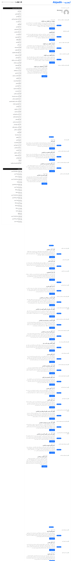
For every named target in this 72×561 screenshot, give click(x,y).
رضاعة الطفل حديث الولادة (49, 55)
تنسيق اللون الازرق (51, 531)
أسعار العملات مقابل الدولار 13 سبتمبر (16, 216)
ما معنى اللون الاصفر (50, 388)
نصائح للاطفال (52, 32)
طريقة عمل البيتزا (19, 181)
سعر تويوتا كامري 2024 (18, 189)
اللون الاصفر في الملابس (42, 175)
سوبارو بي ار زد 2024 (19, 208)
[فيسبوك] (62, 12)
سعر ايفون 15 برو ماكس (18, 176)
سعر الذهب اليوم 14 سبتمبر (18, 200)
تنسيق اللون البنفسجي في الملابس (47, 163)
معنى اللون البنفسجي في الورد (48, 377)
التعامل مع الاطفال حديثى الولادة (40, 66)
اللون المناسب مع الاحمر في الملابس (47, 297)
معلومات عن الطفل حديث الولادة (48, 21)
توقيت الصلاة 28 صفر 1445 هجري (17, 218)
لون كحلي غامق (51, 261)
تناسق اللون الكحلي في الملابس (48, 152)
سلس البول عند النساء (19, 210)
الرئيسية (67, 7)
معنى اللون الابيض (51, 400)
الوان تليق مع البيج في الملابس (48, 366)
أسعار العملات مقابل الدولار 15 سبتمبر (16, 179)
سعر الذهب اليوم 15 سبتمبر (18, 187)
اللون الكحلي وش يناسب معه (49, 343)
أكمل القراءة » (52, 28)
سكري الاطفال (20, 213)
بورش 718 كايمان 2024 (18, 205)
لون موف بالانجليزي (51, 272)
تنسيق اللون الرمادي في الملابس (48, 331)
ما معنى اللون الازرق (50, 286)
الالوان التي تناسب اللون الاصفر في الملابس (46, 434)
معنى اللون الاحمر (51, 542)
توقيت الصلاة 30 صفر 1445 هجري (17, 184)
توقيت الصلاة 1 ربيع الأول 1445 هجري (16, 171)
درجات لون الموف (51, 554)
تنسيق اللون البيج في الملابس (49, 445)
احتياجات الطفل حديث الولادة (49, 43)
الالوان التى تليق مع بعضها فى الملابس (47, 422)
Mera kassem (60, 10)
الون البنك (53, 141)
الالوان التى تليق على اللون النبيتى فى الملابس (45, 309)
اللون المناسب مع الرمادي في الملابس (47, 320)
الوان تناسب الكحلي (51, 249)
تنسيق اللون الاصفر (51, 354)
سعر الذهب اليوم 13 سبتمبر (18, 221)
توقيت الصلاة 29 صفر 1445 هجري (17, 197)
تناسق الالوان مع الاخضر (42, 456)
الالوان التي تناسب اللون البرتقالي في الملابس (45, 411)
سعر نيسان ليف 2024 (19, 192)
